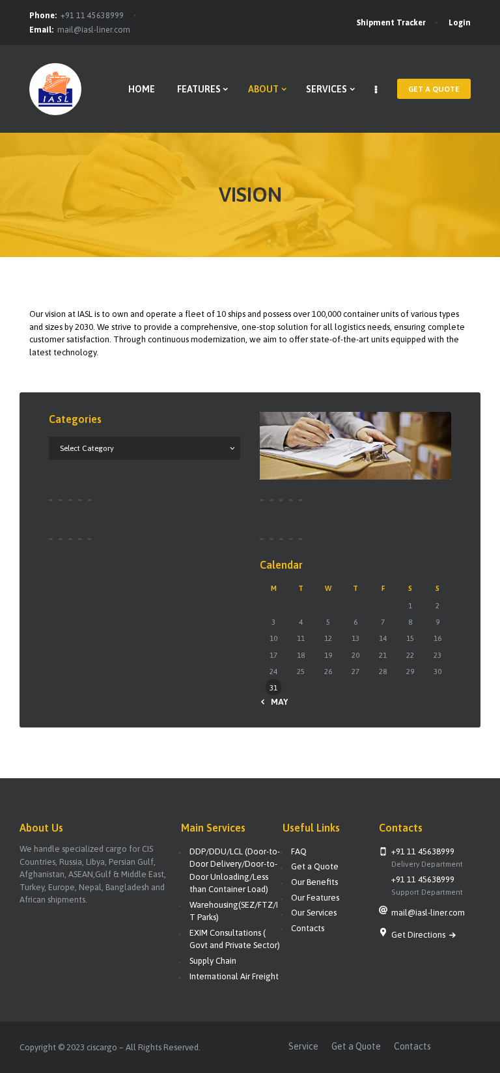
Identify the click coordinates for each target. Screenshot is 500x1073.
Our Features (315, 898)
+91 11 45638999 (92, 15)
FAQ (299, 851)
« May (276, 702)
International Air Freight (234, 976)
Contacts (307, 928)
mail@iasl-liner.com (93, 30)
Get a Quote (315, 866)
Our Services (314, 912)
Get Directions (419, 935)
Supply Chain (212, 961)
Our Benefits (314, 882)
